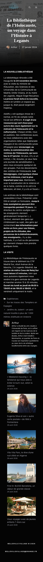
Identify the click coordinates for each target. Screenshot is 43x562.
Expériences (12, 299)
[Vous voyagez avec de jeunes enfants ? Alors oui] (21, 514)
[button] (29, 7)
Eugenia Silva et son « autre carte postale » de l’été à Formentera (20, 419)
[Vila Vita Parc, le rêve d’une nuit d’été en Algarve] (21, 447)
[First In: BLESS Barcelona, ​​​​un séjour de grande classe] (21, 481)
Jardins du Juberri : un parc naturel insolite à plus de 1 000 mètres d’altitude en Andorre (18, 313)
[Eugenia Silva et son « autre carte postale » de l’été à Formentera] (21, 411)
